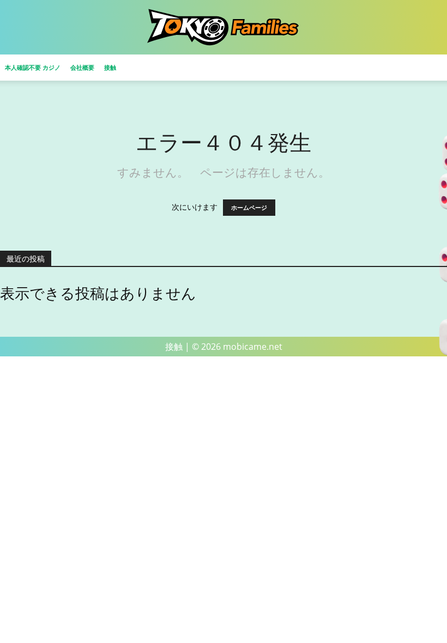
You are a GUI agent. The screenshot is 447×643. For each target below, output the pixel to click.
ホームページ (249, 207)
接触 (110, 67)
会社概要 (82, 67)
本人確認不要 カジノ (33, 67)
